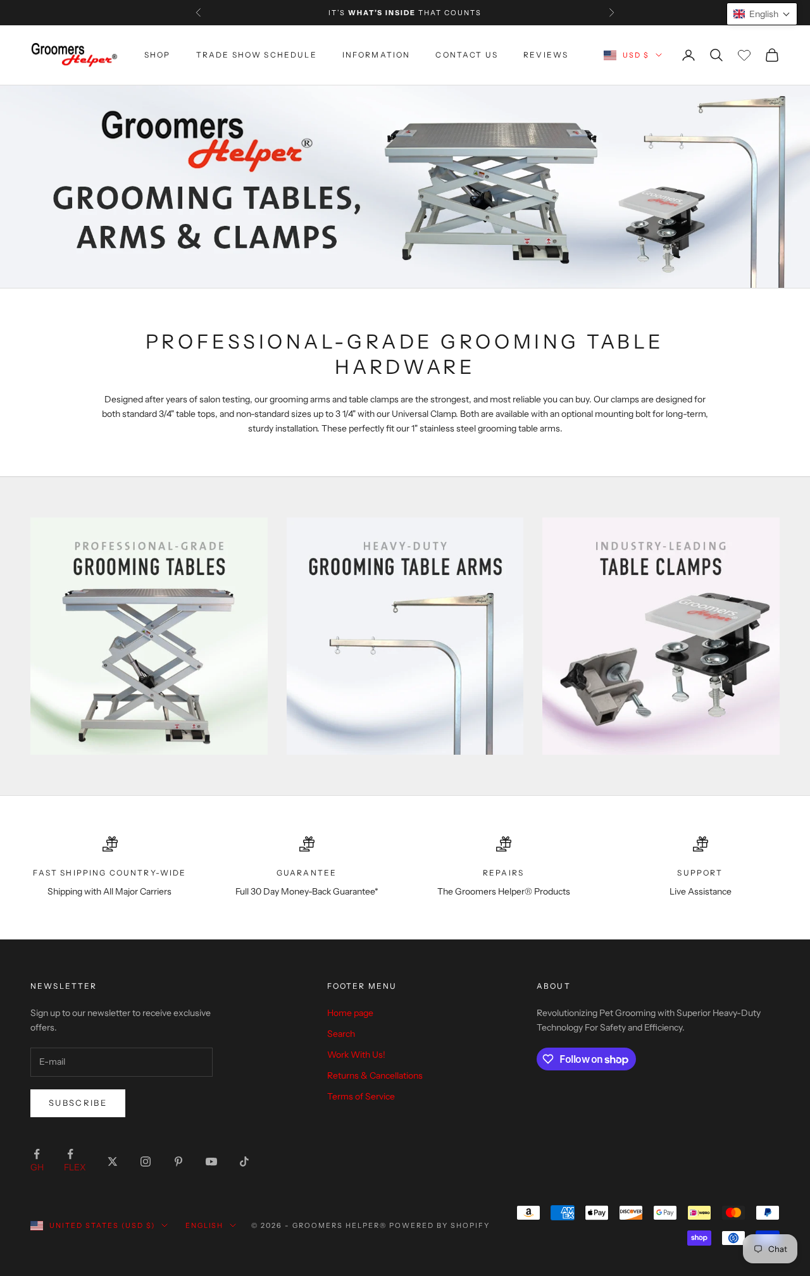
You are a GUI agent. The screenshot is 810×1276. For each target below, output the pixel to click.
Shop (157, 54)
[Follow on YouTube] (211, 1161)
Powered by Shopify (439, 1225)
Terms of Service (361, 1096)
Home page (350, 1013)
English (204, 1225)
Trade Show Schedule (256, 54)
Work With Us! (356, 1054)
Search (341, 1033)
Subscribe (78, 1103)
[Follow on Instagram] (145, 1161)
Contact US (466, 54)
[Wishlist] (744, 55)
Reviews (545, 54)
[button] (762, 14)
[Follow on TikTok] (244, 1161)
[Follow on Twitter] (112, 1161)
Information (376, 54)
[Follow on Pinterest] (178, 1161)
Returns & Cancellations (375, 1075)
